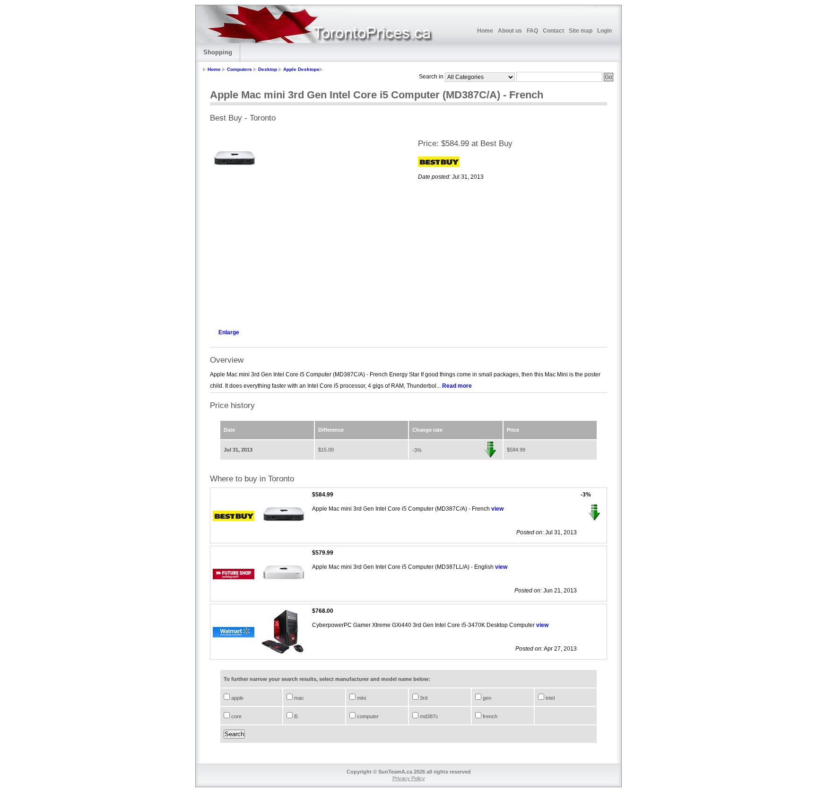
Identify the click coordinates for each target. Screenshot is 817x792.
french (489, 716)
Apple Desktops (301, 69)
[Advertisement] (304, 253)
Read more (457, 386)
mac (298, 698)
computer (367, 716)
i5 (295, 716)
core (236, 716)
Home (485, 30)
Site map (580, 30)
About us (510, 30)
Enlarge (228, 332)
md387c (428, 716)
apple (236, 698)
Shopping (217, 52)
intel (549, 698)
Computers (239, 69)
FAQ (532, 30)
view (497, 508)
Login (604, 30)
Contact (553, 30)
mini (361, 698)
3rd (422, 698)
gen (486, 698)
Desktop (267, 69)
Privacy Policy (408, 778)
